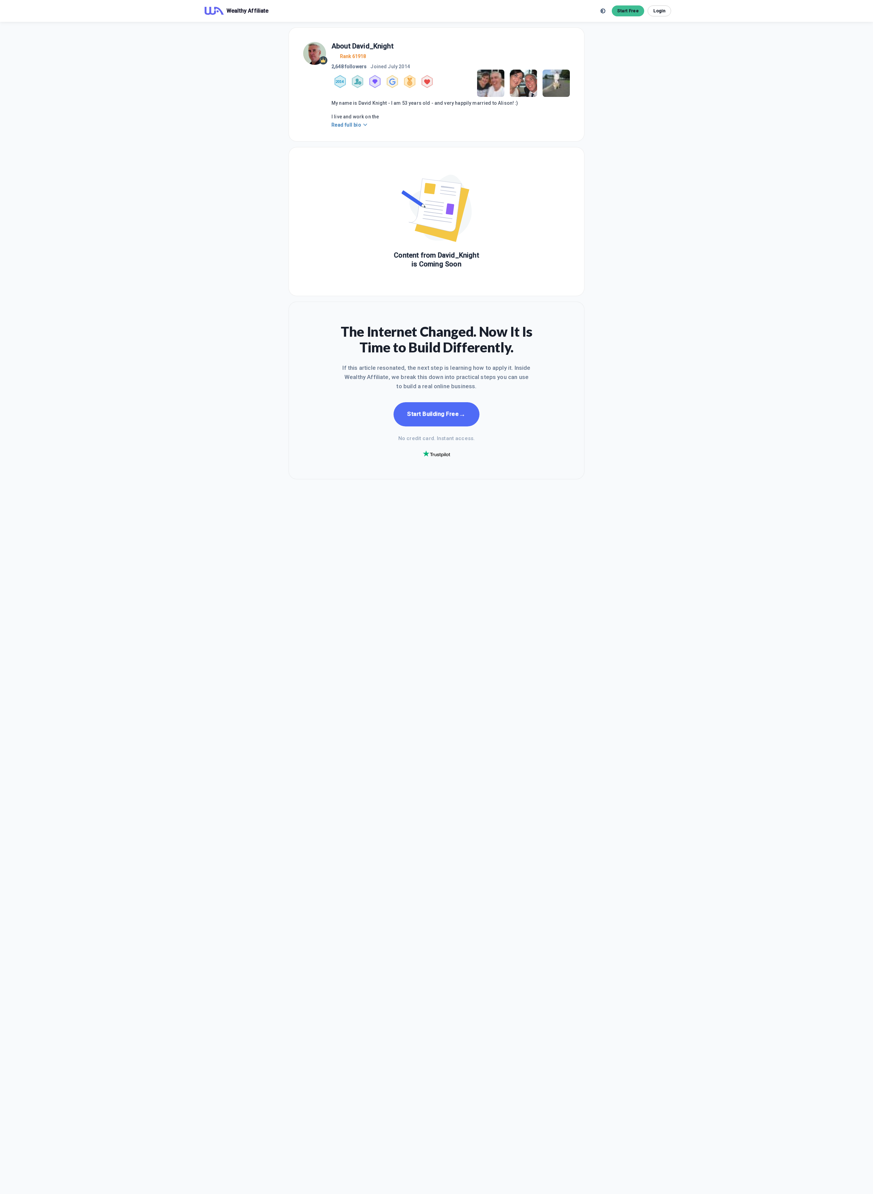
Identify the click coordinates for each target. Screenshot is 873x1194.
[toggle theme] (602, 10)
